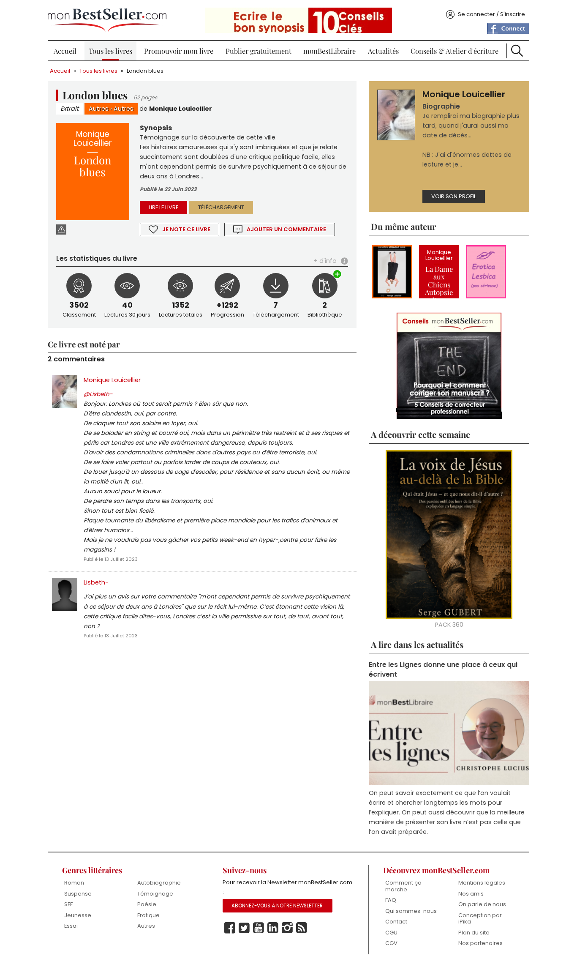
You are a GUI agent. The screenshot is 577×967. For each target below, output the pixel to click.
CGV (391, 943)
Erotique (148, 915)
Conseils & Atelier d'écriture (454, 50)
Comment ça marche (403, 886)
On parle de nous (482, 904)
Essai (71, 926)
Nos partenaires (480, 943)
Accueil (65, 50)
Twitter (244, 928)
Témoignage (155, 894)
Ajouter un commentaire (286, 229)
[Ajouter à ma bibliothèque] (337, 275)
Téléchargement (221, 207)
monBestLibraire (329, 50)
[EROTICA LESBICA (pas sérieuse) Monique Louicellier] (486, 271)
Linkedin (273, 928)
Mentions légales (481, 883)
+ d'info (325, 261)
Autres (99, 108)
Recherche (517, 50)
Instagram (287, 928)
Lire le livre (163, 207)
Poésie (146, 904)
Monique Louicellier (180, 108)
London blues (145, 71)
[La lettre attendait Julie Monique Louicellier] (392, 271)
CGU (391, 933)
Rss (301, 928)
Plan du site (474, 933)
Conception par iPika (480, 918)
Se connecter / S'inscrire (491, 14)
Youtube (258, 928)
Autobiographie (159, 883)
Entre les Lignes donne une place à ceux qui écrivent (443, 669)
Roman (74, 883)
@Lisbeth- (98, 394)
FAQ (390, 900)
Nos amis (471, 894)
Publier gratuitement (258, 50)
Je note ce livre (186, 229)
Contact (396, 922)
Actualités (383, 50)
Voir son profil (453, 196)
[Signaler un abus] (61, 229)
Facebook (229, 928)
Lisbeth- (96, 582)
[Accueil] (107, 20)
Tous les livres (110, 50)
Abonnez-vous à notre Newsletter (277, 905)
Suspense (78, 894)
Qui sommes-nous (411, 911)
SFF (68, 904)
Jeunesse (77, 915)
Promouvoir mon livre (178, 50)
